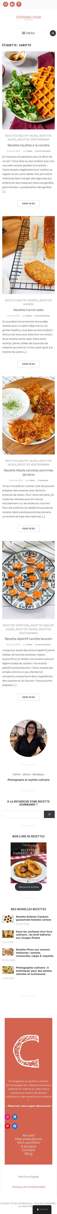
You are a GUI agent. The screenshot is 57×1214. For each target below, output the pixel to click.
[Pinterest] (19, 4)
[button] (28, 33)
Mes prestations (28, 1139)
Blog (29, 1154)
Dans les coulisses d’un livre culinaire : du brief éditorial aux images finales (34, 934)
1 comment (43, 480)
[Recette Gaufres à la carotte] (28, 90)
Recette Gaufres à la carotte (28, 145)
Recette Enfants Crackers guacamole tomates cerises (33, 918)
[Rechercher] (49, 814)
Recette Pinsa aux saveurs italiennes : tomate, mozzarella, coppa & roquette (35, 952)
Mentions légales (28, 1176)
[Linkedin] (12, 4)
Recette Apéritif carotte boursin (28, 639)
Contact (28, 1150)
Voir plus (28, 203)
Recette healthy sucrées (21, 300)
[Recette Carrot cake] (28, 254)
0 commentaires (42, 151)
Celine (29, 151)
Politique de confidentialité (28, 1187)
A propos (28, 1146)
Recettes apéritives (16, 625)
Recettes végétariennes (34, 139)
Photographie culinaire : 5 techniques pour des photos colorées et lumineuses (34, 970)
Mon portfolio (28, 1143)
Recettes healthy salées (21, 135)
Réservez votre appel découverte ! (30, 1106)
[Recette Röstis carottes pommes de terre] (28, 415)
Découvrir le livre (28, 887)
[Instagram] (5, 4)
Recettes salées (27, 629)
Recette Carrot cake (28, 310)
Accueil (28, 1135)
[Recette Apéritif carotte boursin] (28, 579)
